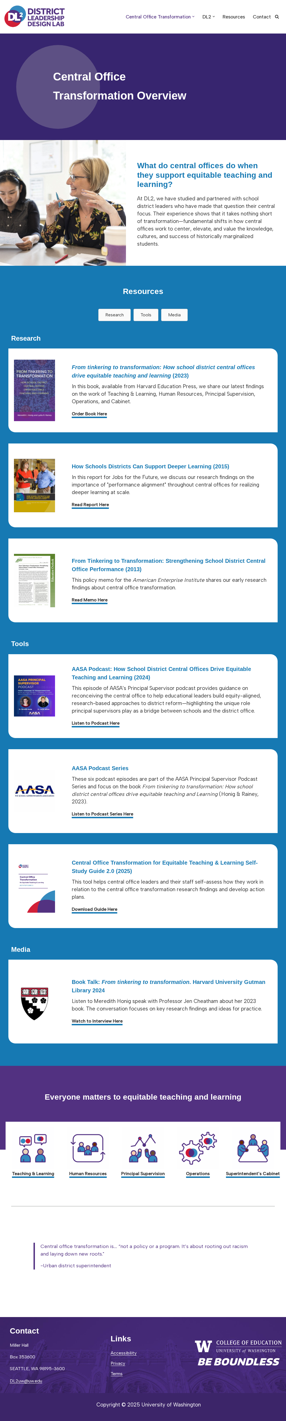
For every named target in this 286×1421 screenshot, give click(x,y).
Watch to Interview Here (97, 1021)
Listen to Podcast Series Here (102, 814)
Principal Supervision (143, 1173)
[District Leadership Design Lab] (35, 16)
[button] (193, 16)
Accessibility (124, 1353)
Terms (117, 1373)
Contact (262, 17)
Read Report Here (90, 504)
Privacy (118, 1363)
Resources (234, 17)
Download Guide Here (94, 909)
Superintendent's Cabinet (253, 1173)
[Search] (277, 17)
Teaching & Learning (33, 1173)
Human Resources (88, 1173)
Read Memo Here (90, 599)
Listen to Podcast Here (96, 723)
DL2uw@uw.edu (26, 1381)
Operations (198, 1173)
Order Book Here (89, 413)
